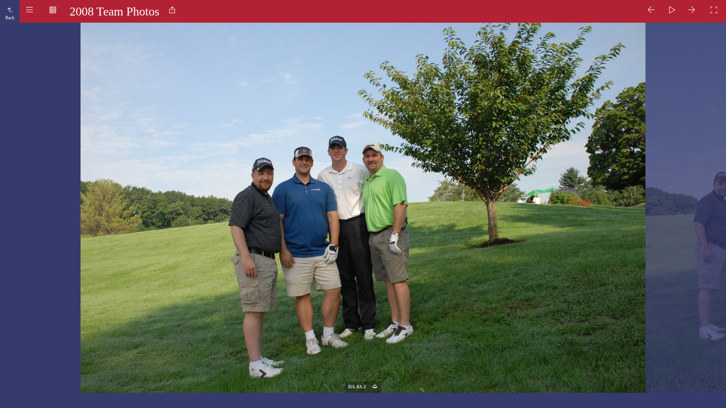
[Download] (375, 387)
